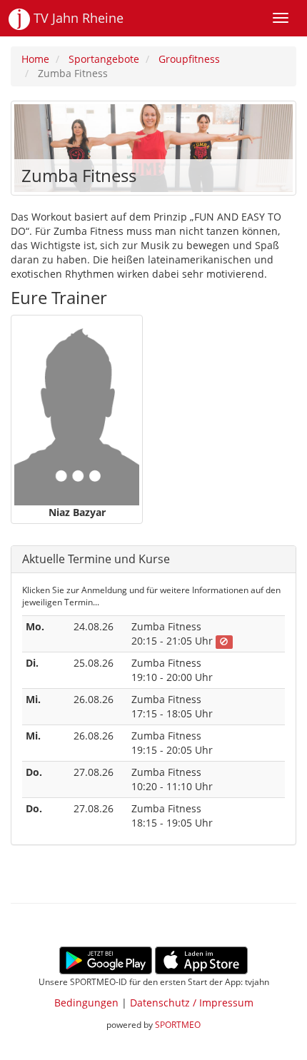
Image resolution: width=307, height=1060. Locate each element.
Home (35, 59)
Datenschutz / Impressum (191, 1002)
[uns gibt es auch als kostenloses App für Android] (105, 959)
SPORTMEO (178, 1024)
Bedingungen (86, 1002)
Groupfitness (189, 59)
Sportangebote (104, 59)
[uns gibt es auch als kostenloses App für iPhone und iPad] (201, 959)
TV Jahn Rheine (77, 17)
